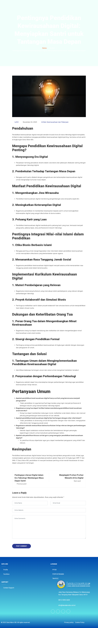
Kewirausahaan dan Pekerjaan (58, 122)
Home (44, 48)
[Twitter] (63, 611)
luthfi (16, 122)
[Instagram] (58, 611)
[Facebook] (53, 611)
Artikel (43, 122)
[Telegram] (68, 611)
